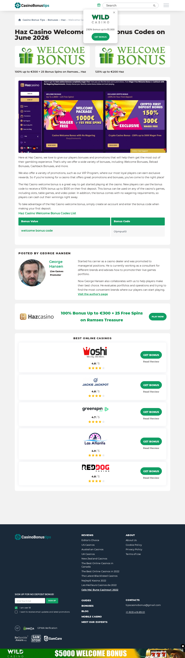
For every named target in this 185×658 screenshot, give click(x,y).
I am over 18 (25, 608)
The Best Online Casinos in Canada (97, 565)
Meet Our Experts (94, 622)
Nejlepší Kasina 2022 (93, 580)
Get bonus (100, 37)
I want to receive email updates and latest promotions (45, 612)
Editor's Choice (90, 540)
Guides (86, 600)
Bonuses (53, 19)
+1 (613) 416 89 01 (135, 612)
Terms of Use (133, 554)
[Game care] (53, 638)
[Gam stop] (36, 638)
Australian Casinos (92, 549)
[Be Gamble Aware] (21, 638)
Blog (85, 611)
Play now (158, 316)
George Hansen (56, 264)
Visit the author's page (93, 294)
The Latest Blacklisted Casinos (99, 575)
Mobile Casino (91, 616)
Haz (63, 19)
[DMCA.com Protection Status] (28, 628)
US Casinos (87, 544)
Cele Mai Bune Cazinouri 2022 (100, 589)
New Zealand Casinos (94, 558)
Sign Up (52, 601)
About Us (131, 540)
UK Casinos (88, 554)
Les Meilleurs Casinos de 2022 (99, 585)
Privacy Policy (134, 549)
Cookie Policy (134, 544)
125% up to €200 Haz (109, 71)
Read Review (151, 361)
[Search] (154, 5)
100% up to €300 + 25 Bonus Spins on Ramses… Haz (50, 71)
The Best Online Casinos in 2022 (100, 571)
